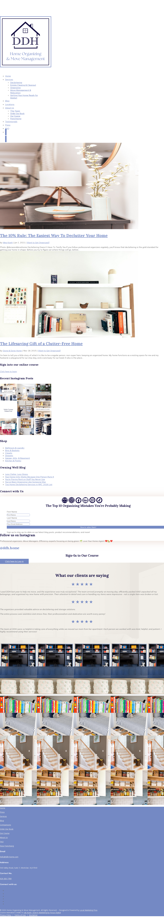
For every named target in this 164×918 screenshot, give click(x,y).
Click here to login (8, 371)
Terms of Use (20, 915)
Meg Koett (8, 242)
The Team (15, 111)
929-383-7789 (6, 878)
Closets (8, 453)
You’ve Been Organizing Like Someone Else (25, 482)
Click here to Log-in (14, 561)
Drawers (9, 455)
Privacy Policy (5, 915)
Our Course (15, 116)
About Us (9, 108)
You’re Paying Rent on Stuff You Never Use (25, 479)
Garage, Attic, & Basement (17, 458)
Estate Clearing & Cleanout (23, 85)
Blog (2, 820)
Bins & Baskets (12, 450)
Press (2, 812)
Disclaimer (33, 915)
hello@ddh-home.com (9, 857)
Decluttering (16, 82)
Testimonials (11, 121)
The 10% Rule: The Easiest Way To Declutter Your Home (54, 235)
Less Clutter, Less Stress (16, 474)
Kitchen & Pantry (13, 460)
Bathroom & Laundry (14, 448)
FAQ (7, 128)
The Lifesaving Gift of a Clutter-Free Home (41, 343)
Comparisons (5, 825)
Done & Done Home (12, 350)
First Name (12, 511)
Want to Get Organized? (38, 242)
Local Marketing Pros (88, 910)
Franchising (15, 118)
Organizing (15, 87)
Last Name (12, 518)
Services (9, 79)
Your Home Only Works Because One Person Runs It (29, 477)
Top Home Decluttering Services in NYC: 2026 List (28, 484)
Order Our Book (17, 113)
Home (2, 808)
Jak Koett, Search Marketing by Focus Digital (42, 912)
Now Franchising (7, 846)
